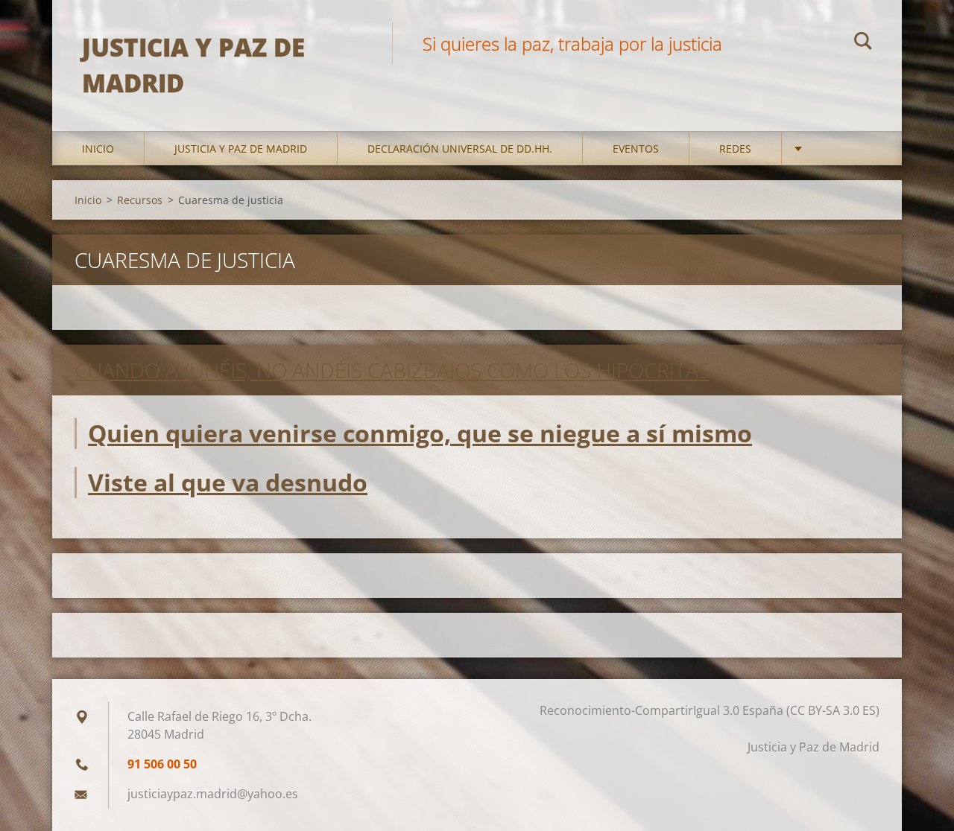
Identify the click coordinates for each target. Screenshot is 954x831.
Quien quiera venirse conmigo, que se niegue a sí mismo (420, 433)
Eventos (636, 148)
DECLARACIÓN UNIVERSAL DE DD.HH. (459, 148)
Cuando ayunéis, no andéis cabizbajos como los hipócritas (392, 370)
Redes (735, 148)
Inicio (98, 148)
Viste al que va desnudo (227, 482)
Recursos (139, 200)
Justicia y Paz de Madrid (240, 148)
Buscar (863, 43)
